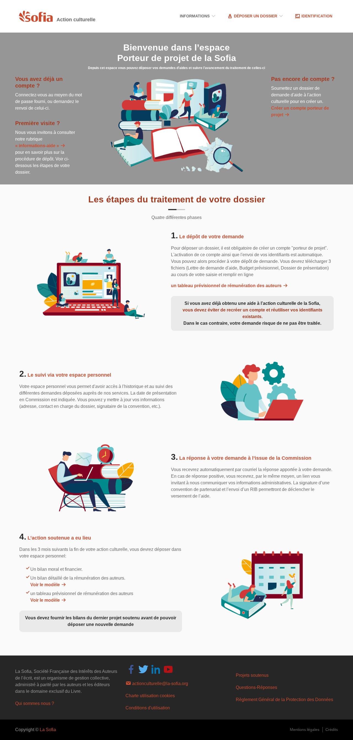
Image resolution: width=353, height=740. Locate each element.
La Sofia (48, 729)
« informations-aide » (37, 145)
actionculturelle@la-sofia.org (159, 683)
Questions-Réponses (256, 687)
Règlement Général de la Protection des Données (284, 699)
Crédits (331, 729)
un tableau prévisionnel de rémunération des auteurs (227, 285)
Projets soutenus (252, 675)
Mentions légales (304, 729)
